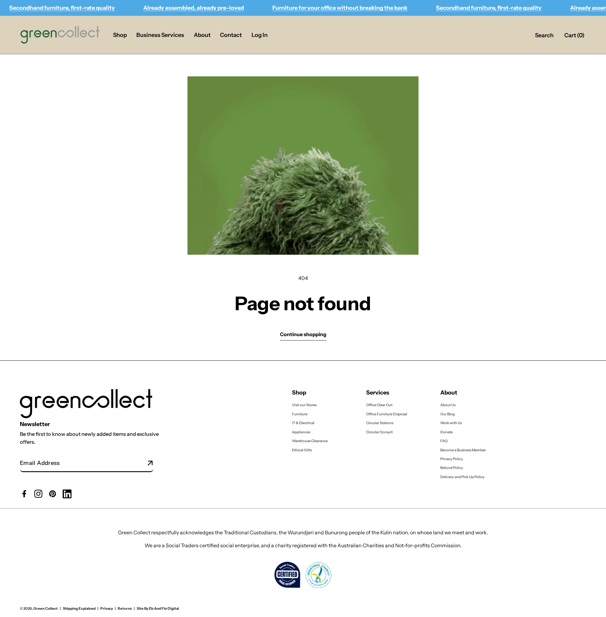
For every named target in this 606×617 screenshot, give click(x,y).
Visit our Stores (304, 405)
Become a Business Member (463, 450)
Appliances (301, 432)
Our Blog (447, 414)
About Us (447, 405)
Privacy (106, 608)
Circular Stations (380, 423)
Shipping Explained (79, 608)
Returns (125, 608)
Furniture (299, 414)
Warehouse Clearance (310, 441)
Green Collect (45, 608)
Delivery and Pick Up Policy (462, 477)
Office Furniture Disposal (386, 414)
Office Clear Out (379, 405)
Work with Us (451, 423)
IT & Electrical (303, 423)
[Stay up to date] (150, 463)
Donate (446, 432)
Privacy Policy (451, 459)
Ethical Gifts (302, 450)
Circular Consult (379, 432)
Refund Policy (451, 468)
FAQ (444, 441)
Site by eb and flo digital (158, 608)
